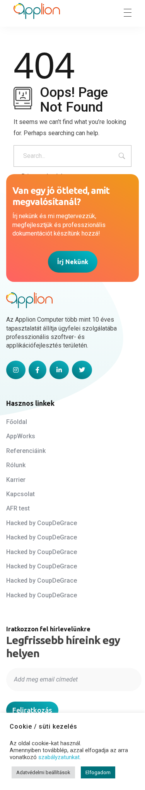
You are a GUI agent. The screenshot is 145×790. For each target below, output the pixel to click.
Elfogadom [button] (98, 772)
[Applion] (37, 11)
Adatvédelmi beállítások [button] (43, 772)
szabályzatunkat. (59, 757)
